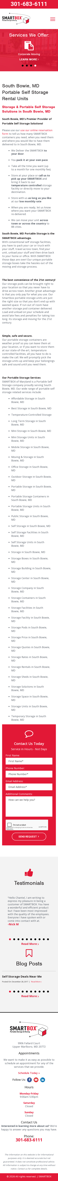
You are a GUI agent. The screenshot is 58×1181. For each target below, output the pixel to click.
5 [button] (26, 939)
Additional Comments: (19, 794)
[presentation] (27, 825)
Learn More (28, 59)
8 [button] (39, 939)
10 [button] (48, 939)
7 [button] (35, 939)
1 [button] (22, 65)
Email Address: (14, 781)
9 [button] (43, 939)
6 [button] (31, 939)
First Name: (13, 755)
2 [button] (26, 65)
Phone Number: (15, 768)
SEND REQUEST (27, 836)
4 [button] (35, 65)
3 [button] (31, 65)
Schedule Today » (29, 1073)
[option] (29, 51)
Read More (29, 944)
